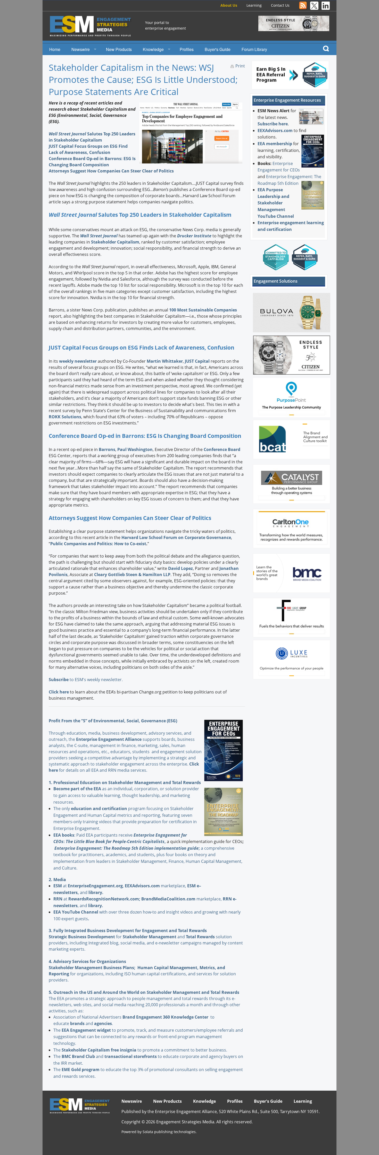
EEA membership (275, 143)
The (57, 1030)
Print (240, 66)
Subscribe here (273, 124)
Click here (59, 692)
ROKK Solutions (65, 417)
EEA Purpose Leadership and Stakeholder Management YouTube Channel (276, 203)
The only (62, 808)
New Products (119, 49)
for (95, 937)
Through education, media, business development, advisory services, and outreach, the (120, 736)
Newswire (80, 49)
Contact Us (280, 5)
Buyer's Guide (217, 49)
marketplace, (156, 886)
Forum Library (254, 49)
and (154, 937)
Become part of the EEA (77, 789)
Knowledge (153, 49)
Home (54, 49)
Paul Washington (135, 449)
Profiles (187, 49)
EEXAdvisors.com (275, 130)
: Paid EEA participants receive (93, 835)
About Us (228, 5)
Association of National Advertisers (87, 1017)
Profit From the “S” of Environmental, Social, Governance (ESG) (113, 721)
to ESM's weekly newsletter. (86, 679)
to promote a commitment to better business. (144, 1050)
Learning (254, 5)
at (60, 886)
